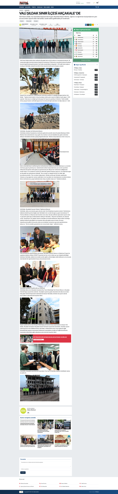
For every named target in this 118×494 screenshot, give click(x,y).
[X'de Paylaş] (88, 25)
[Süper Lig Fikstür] (97, 64)
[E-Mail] (28, 413)
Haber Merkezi (31, 410)
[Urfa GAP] (23, 2)
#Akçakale (36, 21)
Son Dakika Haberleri (65, 486)
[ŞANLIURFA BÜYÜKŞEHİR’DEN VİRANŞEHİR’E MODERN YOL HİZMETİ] (45, 439)
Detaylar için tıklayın (85, 60)
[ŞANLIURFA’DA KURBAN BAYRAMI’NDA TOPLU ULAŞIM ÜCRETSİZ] (63, 424)
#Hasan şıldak (28, 21)
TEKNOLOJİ (39, 7)
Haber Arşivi (83, 486)
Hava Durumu (43, 483)
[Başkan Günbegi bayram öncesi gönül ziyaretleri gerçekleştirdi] (28, 439)
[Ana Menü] (98, 7)
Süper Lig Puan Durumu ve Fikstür (27, 486)
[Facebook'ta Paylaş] (86, 25)
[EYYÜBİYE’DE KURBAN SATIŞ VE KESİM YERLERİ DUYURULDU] (63, 439)
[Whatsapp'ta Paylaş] (90, 25)
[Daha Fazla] (93, 25)
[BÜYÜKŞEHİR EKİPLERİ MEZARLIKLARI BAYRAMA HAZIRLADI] (45, 424)
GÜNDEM (21, 7)
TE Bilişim (97, 491)
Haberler (21, 10)
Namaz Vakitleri (64, 483)
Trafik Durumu (84, 483)
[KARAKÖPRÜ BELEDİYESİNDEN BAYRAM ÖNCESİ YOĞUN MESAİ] (28, 421)
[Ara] (96, 7)
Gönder (23, 472)
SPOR (52, 7)
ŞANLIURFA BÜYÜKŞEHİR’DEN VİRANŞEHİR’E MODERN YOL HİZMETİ (44, 446)
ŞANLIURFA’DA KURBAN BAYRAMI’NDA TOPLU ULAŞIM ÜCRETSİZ (62, 431)
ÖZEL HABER (47, 7)
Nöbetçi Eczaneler (24, 483)
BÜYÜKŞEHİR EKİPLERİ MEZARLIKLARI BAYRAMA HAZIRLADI (43, 431)
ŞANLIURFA (27, 7)
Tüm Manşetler (44, 486)
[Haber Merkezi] (23, 410)
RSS (22, 491)
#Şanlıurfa (21, 21)
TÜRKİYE (34, 7)
